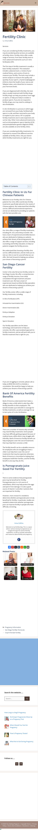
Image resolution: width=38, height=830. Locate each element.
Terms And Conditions (14, 826)
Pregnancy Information (13, 627)
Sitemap (32, 826)
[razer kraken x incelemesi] (19, 829)
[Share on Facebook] (9, 547)
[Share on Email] (28, 547)
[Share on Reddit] (22, 547)
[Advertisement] (19, 162)
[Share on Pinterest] (12, 547)
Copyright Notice (26, 824)
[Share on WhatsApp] (25, 547)
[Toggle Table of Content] (28, 186)
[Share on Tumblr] (18, 547)
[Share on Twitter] (15, 547)
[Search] (27, 699)
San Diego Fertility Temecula (14, 630)
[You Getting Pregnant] (5, 3)
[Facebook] (19, 539)
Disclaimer (26, 826)
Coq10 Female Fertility (13, 633)
